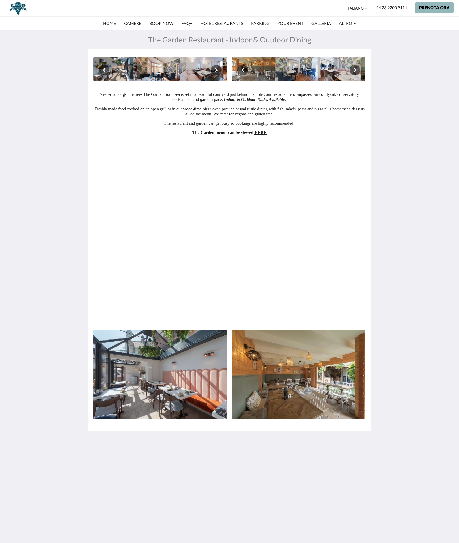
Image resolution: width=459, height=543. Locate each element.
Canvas (342, 500)
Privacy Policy (198, 454)
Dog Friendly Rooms (204, 468)
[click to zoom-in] (115, 69)
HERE (260, 132)
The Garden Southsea (161, 94)
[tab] (206, 445)
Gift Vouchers (198, 486)
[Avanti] (216, 70)
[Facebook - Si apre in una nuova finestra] (345, 457)
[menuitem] (109, 23)
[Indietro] (104, 70)
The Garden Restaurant (196, 461)
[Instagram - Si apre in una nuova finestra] (360, 457)
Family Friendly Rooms (200, 475)
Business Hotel (199, 481)
